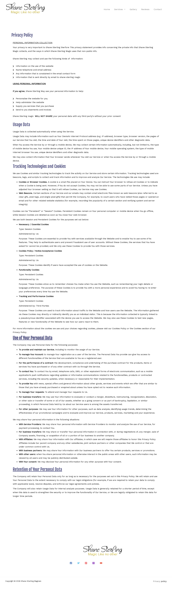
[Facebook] (71, 563)
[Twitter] (78, 563)
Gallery (133, 9)
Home (107, 9)
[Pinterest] (86, 563)
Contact (158, 9)
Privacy (156, 581)
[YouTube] (101, 563)
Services (118, 9)
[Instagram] (93, 563)
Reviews (145, 9)
